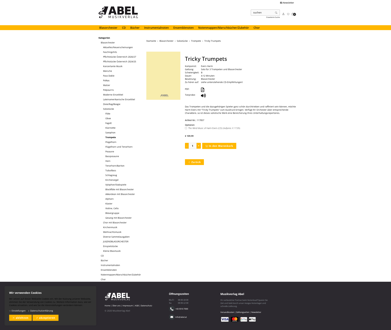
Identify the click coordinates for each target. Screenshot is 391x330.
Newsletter (288, 2)
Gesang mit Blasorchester (118, 217)
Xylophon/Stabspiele (115, 184)
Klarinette (110, 127)
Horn (107, 161)
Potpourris (108, 89)
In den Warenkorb (221, 146)
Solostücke (108, 108)
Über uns (116, 305)
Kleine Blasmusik (112, 250)
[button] (293, 14)
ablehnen (22, 317)
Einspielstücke (110, 246)
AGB (137, 305)
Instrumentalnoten (156, 27)
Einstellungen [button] (18, 310)
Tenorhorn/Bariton (114, 165)
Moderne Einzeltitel (113, 94)
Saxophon (110, 132)
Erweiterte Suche (273, 17)
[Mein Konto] (283, 14)
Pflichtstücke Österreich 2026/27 (119, 56)
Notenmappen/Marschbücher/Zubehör (223, 27)
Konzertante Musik (112, 66)
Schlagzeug (111, 175)
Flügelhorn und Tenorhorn (119, 146)
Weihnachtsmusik (112, 232)
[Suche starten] (276, 12)
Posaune (109, 151)
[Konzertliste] (288, 14)
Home (107, 305)
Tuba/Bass (110, 170)
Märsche (107, 71)
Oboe (108, 118)
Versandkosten (227, 312)
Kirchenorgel (112, 179)
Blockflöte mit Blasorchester (119, 189)
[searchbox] (262, 12)
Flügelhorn (110, 142)
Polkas (106, 80)
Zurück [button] (196, 162)
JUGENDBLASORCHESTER (115, 241)
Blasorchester (108, 27)
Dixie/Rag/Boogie (111, 104)
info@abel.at (181, 317)
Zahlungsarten (242, 312)
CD (124, 27)
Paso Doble (108, 75)
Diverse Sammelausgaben (116, 236)
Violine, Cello (112, 208)
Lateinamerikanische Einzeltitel (119, 99)
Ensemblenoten (183, 27)
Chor (257, 27)
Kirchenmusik (110, 227)
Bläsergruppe (112, 213)
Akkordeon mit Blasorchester (120, 194)
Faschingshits (110, 52)
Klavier (108, 203)
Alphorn (109, 198)
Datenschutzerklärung (41, 310)
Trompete (110, 137)
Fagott (108, 123)
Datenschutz (146, 305)
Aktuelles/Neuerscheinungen (118, 47)
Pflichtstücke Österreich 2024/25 (119, 61)
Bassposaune (112, 156)
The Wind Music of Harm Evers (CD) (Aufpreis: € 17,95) (214, 128)
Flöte (107, 113)
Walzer (106, 85)
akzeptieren (47, 317)
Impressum (127, 305)
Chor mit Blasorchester (115, 222)
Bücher (135, 27)
